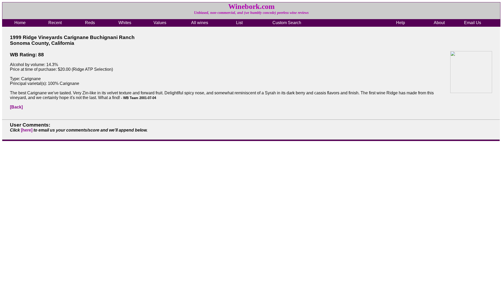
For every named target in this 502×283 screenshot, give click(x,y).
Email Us (472, 22)
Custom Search (286, 22)
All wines (199, 22)
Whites (124, 22)
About (439, 22)
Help (400, 22)
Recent (55, 22)
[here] (26, 130)
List (239, 22)
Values (159, 22)
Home (20, 22)
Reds (90, 22)
